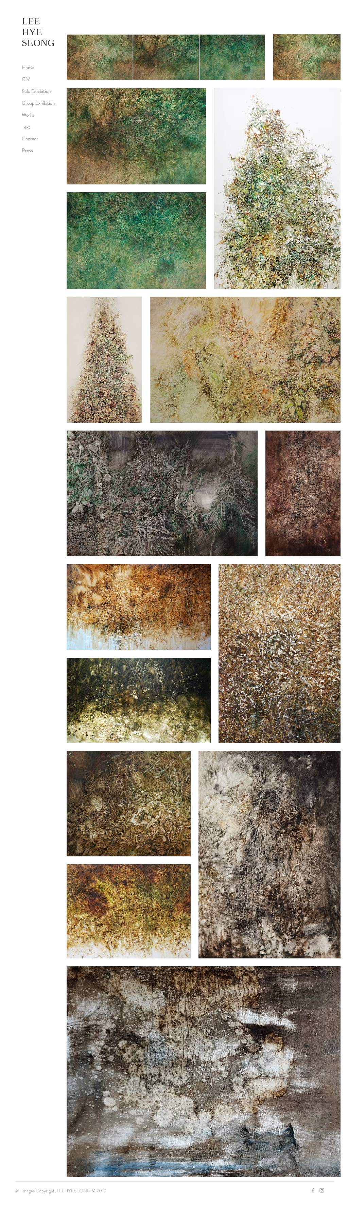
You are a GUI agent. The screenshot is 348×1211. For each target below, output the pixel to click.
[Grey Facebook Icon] (313, 1190)
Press (27, 150)
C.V (26, 79)
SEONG (38, 42)
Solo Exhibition (36, 91)
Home (28, 67)
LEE (31, 21)
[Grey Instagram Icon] (322, 1190)
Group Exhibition (38, 103)
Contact (30, 138)
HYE (32, 31)
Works (28, 115)
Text (26, 127)
